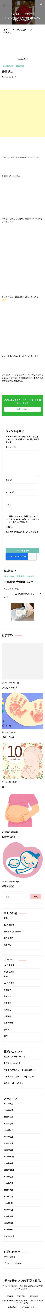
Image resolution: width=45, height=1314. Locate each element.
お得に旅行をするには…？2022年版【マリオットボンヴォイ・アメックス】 (22, 1302)
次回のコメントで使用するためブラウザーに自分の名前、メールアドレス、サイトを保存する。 (23, 519)
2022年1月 (8, 1150)
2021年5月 (8, 1203)
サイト (8, 504)
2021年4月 (8, 1210)
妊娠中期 (7, 1003)
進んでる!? (8, 938)
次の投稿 (8, 571)
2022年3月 (8, 1137)
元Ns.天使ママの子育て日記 (23, 14)
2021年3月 (8, 1216)
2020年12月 (9, 1236)
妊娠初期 (7, 1010)
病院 (6, 1036)
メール (10, 492)
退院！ (6, 1056)
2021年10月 (9, 1170)
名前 (9, 480)
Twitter (21, 1296)
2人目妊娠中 (8, 66)
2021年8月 (8, 1183)
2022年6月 (8, 1117)
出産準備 (20, 577)
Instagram (33, 1296)
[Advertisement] (22, 113)
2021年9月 (8, 1176)
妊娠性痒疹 (8, 1023)
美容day (7, 945)
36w (4, 787)
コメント (11, 447)
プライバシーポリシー (13, 1263)
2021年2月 (8, 1223)
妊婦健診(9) (8, 886)
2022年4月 (8, 1130)
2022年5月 (8, 1123)
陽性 (6, 1083)
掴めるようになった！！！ (15, 931)
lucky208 (16, 1056)
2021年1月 (8, 1230)
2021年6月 (8, 1196)
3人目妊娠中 (9, 983)
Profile (10, 1296)
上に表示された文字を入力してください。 (22, 533)
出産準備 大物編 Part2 (18, 582)
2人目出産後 (9, 965)
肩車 (6, 918)
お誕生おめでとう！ (12, 1070)
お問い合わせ (9, 1257)
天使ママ (7, 996)
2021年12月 (9, 1157)
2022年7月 (8, 1110)
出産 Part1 (8, 737)
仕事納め (7, 71)
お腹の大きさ (8, 837)
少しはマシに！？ (12, 688)
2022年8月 (8, 1103)
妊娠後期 (20, 66)
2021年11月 (9, 1163)
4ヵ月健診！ (9, 925)
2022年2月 (8, 1143)
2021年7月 (8, 1190)
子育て (6, 1029)
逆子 (6, 976)
